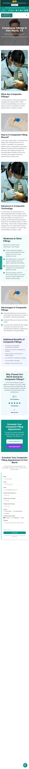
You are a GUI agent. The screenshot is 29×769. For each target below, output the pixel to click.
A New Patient (8, 511)
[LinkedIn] (27, 10)
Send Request (15, 532)
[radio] (4, 511)
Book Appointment (14, 446)
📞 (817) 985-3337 (3, 10)
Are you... (6, 509)
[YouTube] (20, 10)
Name (5, 476)
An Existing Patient (18, 511)
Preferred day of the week (10, 498)
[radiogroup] (15, 512)
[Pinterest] (25, 10)
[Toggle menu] (26, 15)
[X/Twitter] (18, 10)
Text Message (15, 517)
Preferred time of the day (9, 503)
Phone (5, 482)
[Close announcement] (27, 3)
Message (6, 520)
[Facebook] (16, 10)
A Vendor (7, 513)
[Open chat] (25, 765)
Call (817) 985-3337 (14, 441)
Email (5, 487)
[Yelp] (23, 10)
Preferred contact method (9, 515)
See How (14, 5)
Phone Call (7, 517)
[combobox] (15, 495)
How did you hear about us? (10, 493)
